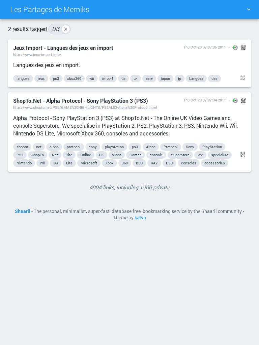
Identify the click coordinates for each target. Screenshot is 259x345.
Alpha (150, 146)
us (123, 78)
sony (93, 146)
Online (85, 154)
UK (60, 28)
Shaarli (22, 211)
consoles (188, 162)
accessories (214, 162)
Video (116, 154)
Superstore (180, 154)
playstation (114, 146)
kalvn (140, 218)
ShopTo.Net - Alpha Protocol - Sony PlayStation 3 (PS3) (80, 100)
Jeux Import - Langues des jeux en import (63, 47)
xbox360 (74, 78)
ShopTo (37, 154)
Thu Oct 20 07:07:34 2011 (204, 99)
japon (165, 78)
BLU (139, 162)
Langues (196, 78)
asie (149, 78)
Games (136, 154)
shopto (22, 146)
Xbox (109, 162)
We (200, 154)
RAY (154, 162)
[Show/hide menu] (248, 9)
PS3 (20, 154)
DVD (169, 162)
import (107, 78)
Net (55, 154)
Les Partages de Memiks (49, 9)
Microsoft (89, 162)
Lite (69, 162)
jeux (41, 78)
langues (23, 78)
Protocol (171, 146)
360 (125, 162)
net (38, 146)
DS (55, 162)
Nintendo (24, 162)
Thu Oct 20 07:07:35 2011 (204, 47)
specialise (219, 154)
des (214, 78)
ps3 (56, 78)
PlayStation (212, 146)
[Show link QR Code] (242, 78)
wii (91, 78)
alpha (54, 146)
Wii (42, 162)
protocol (74, 146)
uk (136, 78)
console (156, 154)
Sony (190, 146)
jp (179, 78)
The (69, 154)
